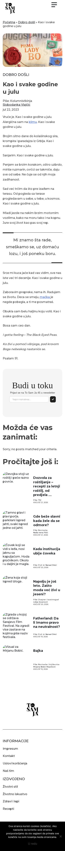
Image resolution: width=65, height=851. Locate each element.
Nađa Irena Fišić (40, 532)
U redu (32, 843)
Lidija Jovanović (40, 602)
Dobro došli (26, 22)
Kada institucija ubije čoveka (46, 551)
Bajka (38, 651)
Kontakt (9, 756)
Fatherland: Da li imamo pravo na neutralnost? (46, 622)
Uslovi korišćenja (15, 763)
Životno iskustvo (15, 794)
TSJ (39, 500)
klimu (33, 122)
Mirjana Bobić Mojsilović (44, 667)
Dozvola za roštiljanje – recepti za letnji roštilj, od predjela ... (46, 486)
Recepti (8, 809)
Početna (9, 22)
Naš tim (8, 771)
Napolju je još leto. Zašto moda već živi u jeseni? (46, 588)
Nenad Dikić (51, 565)
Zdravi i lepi (11, 801)
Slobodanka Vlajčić (16, 104)
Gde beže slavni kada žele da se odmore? (46, 520)
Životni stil (10, 786)
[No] (60, 836)
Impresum (10, 748)
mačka (45, 297)
